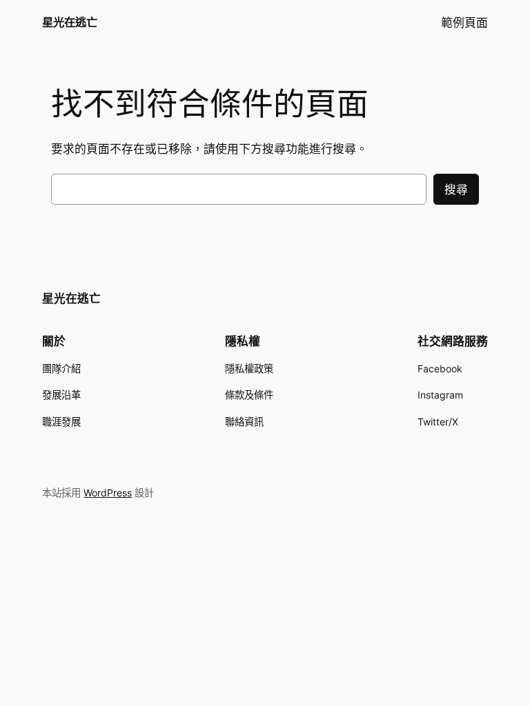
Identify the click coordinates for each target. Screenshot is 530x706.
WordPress (108, 492)
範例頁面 (464, 23)
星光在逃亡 (69, 22)
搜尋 (456, 189)
